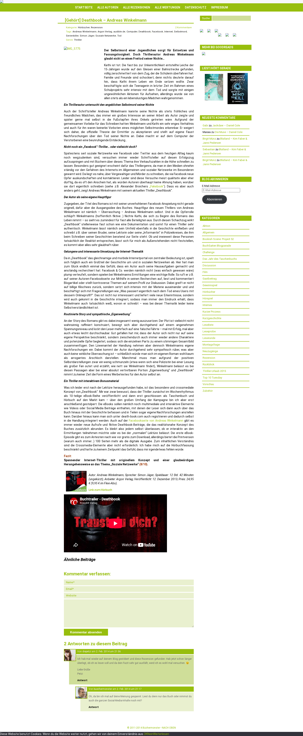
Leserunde (209, 338)
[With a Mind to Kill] (238, 103)
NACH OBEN (169, 727)
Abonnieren (214, 199)
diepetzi (86, 651)
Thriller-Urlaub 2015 (214, 371)
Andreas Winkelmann (84, 31)
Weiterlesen (161, 734)
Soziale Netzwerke (105, 35)
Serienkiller (72, 35)
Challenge (208, 252)
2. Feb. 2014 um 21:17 (129, 689)
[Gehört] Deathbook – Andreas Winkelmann (106, 20)
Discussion (209, 265)
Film (205, 272)
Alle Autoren (107, 7)
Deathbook (145, 31)
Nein (150, 734)
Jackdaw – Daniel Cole (226, 125)
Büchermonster (151, 727)
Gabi (205, 125)
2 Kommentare (183, 27)
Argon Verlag (105, 31)
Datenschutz (195, 7)
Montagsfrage (211, 344)
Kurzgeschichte (212, 318)
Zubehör (208, 390)
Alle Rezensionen (136, 7)
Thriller (78, 40)
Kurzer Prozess (212, 311)
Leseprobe (209, 331)
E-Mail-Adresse (211, 185)
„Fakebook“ (156, 186)
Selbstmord (180, 31)
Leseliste (208, 324)
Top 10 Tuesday (212, 377)
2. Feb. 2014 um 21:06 (108, 651)
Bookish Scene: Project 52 (218, 239)
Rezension (97, 27)
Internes (207, 305)
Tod (119, 35)
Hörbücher (84, 27)
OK (145, 734)
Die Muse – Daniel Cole (228, 132)
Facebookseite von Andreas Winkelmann (156, 420)
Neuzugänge (210, 351)
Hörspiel (208, 298)
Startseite (84, 7)
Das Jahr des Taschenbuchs (220, 258)
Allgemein (208, 232)
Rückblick (208, 364)
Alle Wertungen (167, 7)
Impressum (219, 7)
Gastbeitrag (210, 278)
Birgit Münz (209, 138)
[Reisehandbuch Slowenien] (214, 100)
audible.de (119, 31)
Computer (132, 31)
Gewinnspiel (210, 285)
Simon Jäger (87, 35)
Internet (168, 31)
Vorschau (208, 384)
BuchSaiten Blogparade (217, 245)
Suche (206, 18)
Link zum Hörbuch (100, 489)
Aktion (206, 225)
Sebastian (209, 149)
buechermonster (103, 689)
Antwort (82, 680)
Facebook (157, 31)
